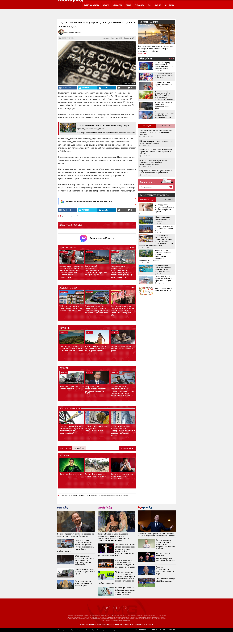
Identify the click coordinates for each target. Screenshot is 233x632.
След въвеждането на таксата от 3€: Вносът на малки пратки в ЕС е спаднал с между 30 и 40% (122, 310)
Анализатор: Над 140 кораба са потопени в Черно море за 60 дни (163, 279)
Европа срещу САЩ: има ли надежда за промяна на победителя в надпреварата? (71, 429)
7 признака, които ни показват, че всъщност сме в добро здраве (96, 348)
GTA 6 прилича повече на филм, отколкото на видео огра (164, 75)
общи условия (140, 630)
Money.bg (70, 630)
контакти (171, 630)
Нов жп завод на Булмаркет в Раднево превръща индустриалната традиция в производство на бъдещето (155, 255)
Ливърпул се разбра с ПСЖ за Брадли (165, 580)
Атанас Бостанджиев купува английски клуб (165, 570)
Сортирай (77, 448)
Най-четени (165, 126)
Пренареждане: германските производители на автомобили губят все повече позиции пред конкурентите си (121, 271)
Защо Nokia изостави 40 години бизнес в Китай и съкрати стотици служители (155, 172)
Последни (147, 126)
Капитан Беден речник (70, 474)
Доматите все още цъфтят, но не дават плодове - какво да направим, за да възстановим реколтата (164, 96)
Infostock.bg (111, 630)
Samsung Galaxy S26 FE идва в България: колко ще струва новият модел (125, 591)
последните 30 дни (165, 200)
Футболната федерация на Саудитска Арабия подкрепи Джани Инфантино (156, 534)
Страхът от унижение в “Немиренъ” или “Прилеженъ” (122, 476)
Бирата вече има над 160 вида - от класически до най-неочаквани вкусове (125, 563)
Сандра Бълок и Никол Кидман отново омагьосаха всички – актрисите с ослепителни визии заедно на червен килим (113, 537)
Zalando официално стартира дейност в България (162, 219)
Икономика (142, 53)
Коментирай (126, 448)
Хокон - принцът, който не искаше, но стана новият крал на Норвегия (75, 535)
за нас (162, 630)
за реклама (153, 630)
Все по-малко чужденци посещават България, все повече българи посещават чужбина (155, 48)
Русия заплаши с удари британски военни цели (83, 583)
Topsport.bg (90, 630)
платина (68, 216)
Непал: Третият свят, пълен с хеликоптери (95, 475)
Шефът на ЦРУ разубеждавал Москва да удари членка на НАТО (95, 389)
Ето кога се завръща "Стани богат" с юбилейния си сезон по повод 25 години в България (164, 66)
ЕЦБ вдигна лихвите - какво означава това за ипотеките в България (70, 308)
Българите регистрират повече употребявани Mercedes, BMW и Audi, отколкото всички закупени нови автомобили (71, 271)
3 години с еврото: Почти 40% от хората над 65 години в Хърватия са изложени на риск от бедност (164, 208)
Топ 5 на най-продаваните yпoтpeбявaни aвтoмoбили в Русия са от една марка (96, 270)
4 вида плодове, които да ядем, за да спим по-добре (122, 348)
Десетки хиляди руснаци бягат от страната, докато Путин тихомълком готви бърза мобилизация (122, 390)
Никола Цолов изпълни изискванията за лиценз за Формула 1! (165, 557)
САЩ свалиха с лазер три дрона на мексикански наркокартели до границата (84, 560)
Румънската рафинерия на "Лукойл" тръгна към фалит (164, 228)
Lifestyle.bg (79, 630)
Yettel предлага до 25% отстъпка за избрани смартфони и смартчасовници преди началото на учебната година (116, 577)
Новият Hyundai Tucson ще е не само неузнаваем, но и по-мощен (163, 106)
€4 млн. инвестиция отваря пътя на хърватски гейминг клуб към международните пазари (153, 162)
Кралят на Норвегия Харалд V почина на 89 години (163, 85)
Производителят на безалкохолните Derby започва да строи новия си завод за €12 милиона (96, 309)
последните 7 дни (147, 200)
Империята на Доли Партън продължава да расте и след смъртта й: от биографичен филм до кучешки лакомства (116, 550)
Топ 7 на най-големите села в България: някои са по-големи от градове (71, 348)
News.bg (61, 630)
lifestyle (146, 59)
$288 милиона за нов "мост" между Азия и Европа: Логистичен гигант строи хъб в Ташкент (155, 151)
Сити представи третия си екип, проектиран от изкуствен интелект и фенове (165, 544)
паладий (75, 216)
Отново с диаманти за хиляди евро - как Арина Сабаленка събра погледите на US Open (164, 115)
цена (63, 216)
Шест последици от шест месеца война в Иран (71, 387)
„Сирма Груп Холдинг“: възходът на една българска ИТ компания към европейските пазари (123, 430)
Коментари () (129, 38)
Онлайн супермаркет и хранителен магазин (163, 289)
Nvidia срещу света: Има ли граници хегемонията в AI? (96, 428)
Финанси (106, 38)
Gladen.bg (100, 630)
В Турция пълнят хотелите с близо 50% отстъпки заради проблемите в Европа (163, 268)
